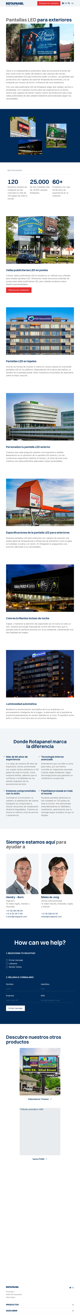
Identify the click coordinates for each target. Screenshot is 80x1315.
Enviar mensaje (16, 960)
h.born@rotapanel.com (16, 916)
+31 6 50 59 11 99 (14, 914)
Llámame (13, 963)
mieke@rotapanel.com (51, 916)
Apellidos (45, 984)
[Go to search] (69, 3)
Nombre (9, 984)
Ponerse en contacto (48, 3)
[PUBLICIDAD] (15, 3)
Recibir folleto (15, 967)
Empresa (10, 995)
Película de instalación (18, 290)
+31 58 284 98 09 (14, 911)
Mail (43, 995)
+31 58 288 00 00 (49, 914)
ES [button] (66, 3)
